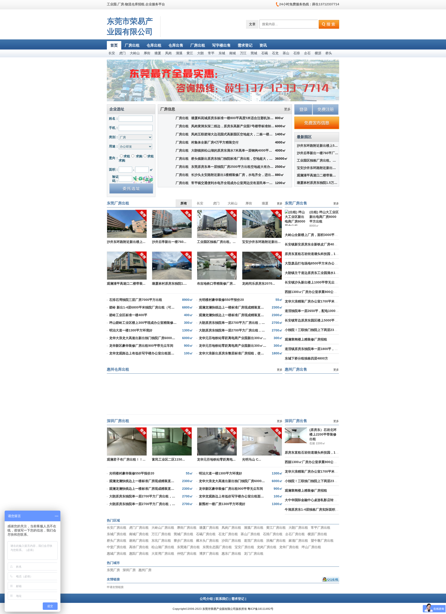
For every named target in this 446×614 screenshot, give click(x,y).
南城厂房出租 (139, 534)
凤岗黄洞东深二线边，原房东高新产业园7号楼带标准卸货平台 (236, 126)
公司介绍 (206, 599)
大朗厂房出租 (298, 527)
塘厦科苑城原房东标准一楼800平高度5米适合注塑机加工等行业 (237, 118)
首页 (114, 45)
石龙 (275, 53)
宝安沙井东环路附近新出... (261, 242)
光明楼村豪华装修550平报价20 (221, 300)
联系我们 (222, 599)
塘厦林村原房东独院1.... (169, 283)
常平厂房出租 (320, 527)
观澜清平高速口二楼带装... (126, 283)
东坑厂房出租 (161, 540)
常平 (211, 53)
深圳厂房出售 (296, 421)
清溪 (179, 53)
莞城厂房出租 (183, 534)
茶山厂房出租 (250, 534)
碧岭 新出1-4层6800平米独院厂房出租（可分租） (145, 307)
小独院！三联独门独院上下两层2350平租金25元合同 (323, 330)
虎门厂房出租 (139, 527)
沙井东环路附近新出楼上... (126, 242)
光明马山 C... (251, 459)
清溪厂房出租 (253, 527)
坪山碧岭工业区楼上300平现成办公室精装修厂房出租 (147, 322)
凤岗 (168, 53)
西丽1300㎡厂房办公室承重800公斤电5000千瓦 (319, 292)
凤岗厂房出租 (231, 527)
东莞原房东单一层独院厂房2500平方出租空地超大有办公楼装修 (237, 167)
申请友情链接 (115, 587)
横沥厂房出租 (317, 534)
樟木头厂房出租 (207, 540)
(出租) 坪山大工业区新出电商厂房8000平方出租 (324, 216)
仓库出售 (175, 45)
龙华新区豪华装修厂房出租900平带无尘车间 (141, 345)
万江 (243, 53)
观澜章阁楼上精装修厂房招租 (306, 339)
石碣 (264, 53)
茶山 (286, 53)
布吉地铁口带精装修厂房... (216, 283)
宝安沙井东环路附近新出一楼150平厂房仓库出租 (332, 168)
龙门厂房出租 (253, 553)
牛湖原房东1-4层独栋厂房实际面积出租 (313, 509)
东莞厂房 (113, 570)
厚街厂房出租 (187, 527)
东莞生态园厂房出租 (217, 547)
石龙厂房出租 (228, 534)
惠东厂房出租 (231, 553)
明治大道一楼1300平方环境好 (130, 330)
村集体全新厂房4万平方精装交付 (215, 142)
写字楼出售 (221, 45)
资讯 (263, 45)
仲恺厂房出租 (187, 553)
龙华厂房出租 (289, 547)
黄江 (190, 53)
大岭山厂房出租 (162, 527)
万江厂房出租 (161, 534)
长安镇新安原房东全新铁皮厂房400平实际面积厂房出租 (325, 244)
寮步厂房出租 (183, 540)
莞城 (254, 53)
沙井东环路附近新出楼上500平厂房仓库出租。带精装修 (337, 145)
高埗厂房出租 (139, 547)
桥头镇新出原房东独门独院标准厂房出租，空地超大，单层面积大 (238, 158)
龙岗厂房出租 (266, 547)
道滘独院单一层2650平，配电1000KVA (313, 311)
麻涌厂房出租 (298, 540)
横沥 (318, 53)
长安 (111, 53)
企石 (307, 53)
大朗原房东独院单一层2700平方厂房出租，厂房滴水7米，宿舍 (244, 322)
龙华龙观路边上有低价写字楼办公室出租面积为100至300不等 (153, 353)
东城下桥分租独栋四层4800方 (306, 358)
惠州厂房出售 (296, 369)
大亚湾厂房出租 (162, 553)
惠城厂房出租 (116, 553)
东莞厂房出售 (296, 203)
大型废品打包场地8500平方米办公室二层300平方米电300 (326, 263)
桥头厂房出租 (116, 540)
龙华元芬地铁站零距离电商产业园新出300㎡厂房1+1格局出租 (243, 338)
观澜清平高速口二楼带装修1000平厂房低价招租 (331, 175)
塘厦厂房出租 (209, 527)
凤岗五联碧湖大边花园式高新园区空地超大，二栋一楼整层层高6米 (239, 134)
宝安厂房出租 (244, 547)
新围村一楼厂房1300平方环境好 (222, 504)
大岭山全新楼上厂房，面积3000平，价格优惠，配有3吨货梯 (328, 235)
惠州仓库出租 (118, 369)
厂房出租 (132, 45)
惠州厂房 (144, 570)
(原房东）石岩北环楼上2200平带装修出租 (323, 434)
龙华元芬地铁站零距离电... (216, 459)
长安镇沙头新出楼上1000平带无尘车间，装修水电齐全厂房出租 (331, 282)
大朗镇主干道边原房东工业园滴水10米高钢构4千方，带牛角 (328, 273)
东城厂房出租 (116, 534)
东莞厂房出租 (118, 203)
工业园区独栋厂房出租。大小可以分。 (324, 160)
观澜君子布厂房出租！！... (126, 459)
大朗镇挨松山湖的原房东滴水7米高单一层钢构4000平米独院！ (236, 150)
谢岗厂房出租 (139, 540)
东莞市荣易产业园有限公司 (130, 26)
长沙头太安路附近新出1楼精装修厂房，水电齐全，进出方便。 (236, 175)
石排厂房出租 (272, 534)
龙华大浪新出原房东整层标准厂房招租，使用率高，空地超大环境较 (247, 353)
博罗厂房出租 (209, 553)
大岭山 (135, 53)
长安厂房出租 (116, 527)
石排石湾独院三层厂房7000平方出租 (135, 300)
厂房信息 (167, 109)
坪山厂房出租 (311, 547)
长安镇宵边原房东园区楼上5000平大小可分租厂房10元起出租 (329, 320)
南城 (232, 53)
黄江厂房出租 (276, 527)
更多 (279, 203)
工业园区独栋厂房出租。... (216, 242)
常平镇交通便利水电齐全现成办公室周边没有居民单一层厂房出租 (238, 183)
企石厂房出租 (295, 534)
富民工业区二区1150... (168, 459)
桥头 (328, 53)
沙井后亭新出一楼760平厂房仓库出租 (324, 153)
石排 (296, 53)
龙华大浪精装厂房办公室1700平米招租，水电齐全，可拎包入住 (331, 301)
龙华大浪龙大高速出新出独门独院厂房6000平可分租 (147, 338)
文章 (252, 24)
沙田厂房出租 (231, 540)
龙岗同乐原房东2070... (258, 283)
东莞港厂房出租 (188, 547)
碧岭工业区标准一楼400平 (128, 315)
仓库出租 (154, 45)
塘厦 (157, 53)
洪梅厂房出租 (276, 540)
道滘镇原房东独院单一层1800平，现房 (313, 349)
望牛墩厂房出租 (322, 540)
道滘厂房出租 (253, 540)
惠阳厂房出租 (139, 553)
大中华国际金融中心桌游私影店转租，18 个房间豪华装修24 (328, 500)
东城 (222, 53)
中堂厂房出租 (116, 547)
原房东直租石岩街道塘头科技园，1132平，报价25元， (324, 254)
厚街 (147, 53)
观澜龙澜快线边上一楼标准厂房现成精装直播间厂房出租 (239, 307)
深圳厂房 (129, 570)
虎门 (122, 53)
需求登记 (245, 45)
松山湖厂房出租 (162, 547)
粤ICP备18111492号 (260, 609)
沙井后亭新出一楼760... (169, 242)
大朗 (200, 53)
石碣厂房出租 (206, 534)
